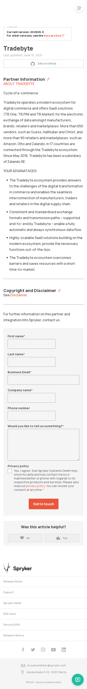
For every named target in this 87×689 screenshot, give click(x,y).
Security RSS (11, 624)
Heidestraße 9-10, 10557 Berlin (47, 672)
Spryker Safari (12, 603)
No (28, 538)
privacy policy (35, 486)
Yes (65, 538)
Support (8, 592)
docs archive (53, 35)
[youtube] (53, 649)
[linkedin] (64, 650)
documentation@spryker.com (46, 665)
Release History (13, 635)
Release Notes (13, 581)
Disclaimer (18, 295)
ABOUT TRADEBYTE (18, 83)
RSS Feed (9, 614)
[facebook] (23, 650)
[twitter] (33, 650)
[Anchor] (47, 79)
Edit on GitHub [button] (47, 63)
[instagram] (43, 650)
